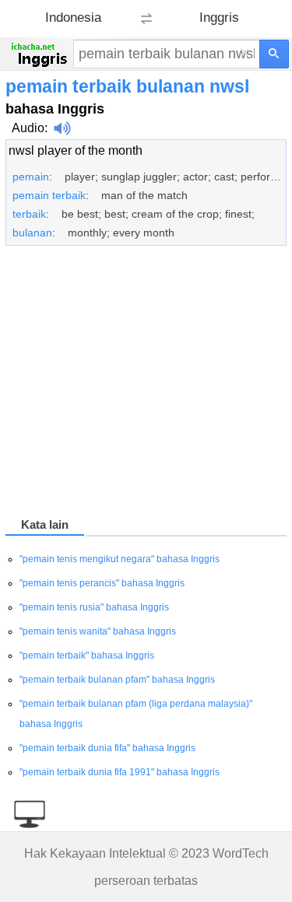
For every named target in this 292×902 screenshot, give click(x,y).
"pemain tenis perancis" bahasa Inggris (102, 583)
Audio (28, 128)
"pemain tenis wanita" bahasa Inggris (97, 631)
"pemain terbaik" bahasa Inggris (86, 655)
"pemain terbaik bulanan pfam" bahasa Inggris (117, 679)
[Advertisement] (146, 384)
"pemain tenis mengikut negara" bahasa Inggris (119, 559)
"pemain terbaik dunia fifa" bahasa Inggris (107, 748)
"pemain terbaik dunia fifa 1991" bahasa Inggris (119, 772)
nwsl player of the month (75, 150)
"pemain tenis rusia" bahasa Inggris (94, 607)
